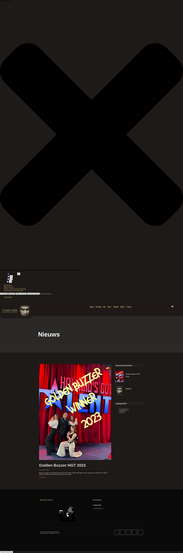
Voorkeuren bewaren (33, 293)
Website (128, 389)
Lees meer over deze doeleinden (13, 290)
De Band (98, 306)
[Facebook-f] (116, 532)
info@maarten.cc (98, 508)
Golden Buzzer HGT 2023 (62, 465)
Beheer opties (8, 285)
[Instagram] (122, 532)
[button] (91, 135)
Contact (128, 306)
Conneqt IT (58, 533)
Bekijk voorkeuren (21, 293)
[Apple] (140, 532)
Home (92, 306)
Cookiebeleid (8, 297)
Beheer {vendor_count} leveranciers (15, 288)
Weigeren (11, 293)
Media (122, 306)
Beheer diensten (8, 287)
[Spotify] (134, 532)
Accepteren (4, 293)
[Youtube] (128, 532)
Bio (104, 306)
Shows (109, 306)
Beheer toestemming (6, 552)
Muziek (115, 306)
